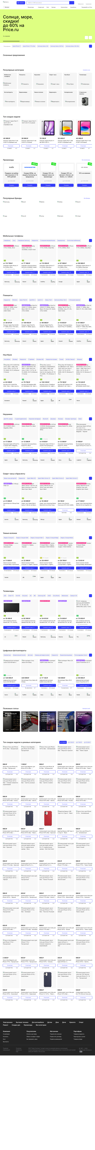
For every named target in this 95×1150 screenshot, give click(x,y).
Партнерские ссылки (79, 1036)
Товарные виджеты (79, 1034)
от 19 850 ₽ (62, 323)
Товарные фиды (78, 1039)
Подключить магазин (56, 1034)
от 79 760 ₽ (25, 382)
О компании (6, 1034)
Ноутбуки (7, 355)
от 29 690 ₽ (25, 501)
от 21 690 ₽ (7, 501)
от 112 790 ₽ (8, 263)
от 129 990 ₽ (8, 678)
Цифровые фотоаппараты (14, 650)
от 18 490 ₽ (7, 618)
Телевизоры (8, 591)
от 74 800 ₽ (62, 618)
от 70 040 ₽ (80, 382)
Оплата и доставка (32, 1034)
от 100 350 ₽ (44, 382)
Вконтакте (6, 1041)
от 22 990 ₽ (25, 560)
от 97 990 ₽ (62, 263)
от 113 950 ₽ (44, 263)
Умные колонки (10, 533)
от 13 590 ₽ (25, 442)
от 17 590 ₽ (7, 442)
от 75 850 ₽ (80, 618)
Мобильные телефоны (13, 236)
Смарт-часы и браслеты (14, 474)
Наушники (7, 414)
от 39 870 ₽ (7, 323)
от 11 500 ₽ (7, 560)
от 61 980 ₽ (80, 323)
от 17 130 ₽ (44, 678)
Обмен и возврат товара (33, 1036)
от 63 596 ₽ (7, 382)
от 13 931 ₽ (80, 560)
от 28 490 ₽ (44, 560)
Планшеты (7, 295)
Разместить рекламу (55, 1036)
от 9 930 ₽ (43, 442)
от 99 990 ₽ (80, 678)
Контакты (5, 1036)
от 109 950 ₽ (26, 323)
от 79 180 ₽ (62, 382)
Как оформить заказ (32, 1039)
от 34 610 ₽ (44, 618)
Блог (4, 1039)
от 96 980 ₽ (80, 263)
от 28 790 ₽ (62, 560)
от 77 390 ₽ (25, 263)
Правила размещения (56, 1039)
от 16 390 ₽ (44, 501)
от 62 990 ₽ (25, 618)
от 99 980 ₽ (44, 323)
